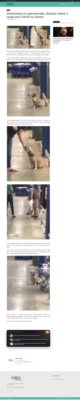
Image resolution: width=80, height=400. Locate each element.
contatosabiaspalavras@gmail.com (17, 387)
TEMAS (68, 4)
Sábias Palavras (11, 19)
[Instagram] (72, 1)
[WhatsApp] (24, 22)
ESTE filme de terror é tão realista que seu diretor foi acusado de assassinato (63, 40)
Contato (62, 4)
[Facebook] (70, 1)
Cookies (67, 398)
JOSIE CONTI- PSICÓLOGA (58, 379)
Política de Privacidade (61, 398)
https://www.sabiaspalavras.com (20, 360)
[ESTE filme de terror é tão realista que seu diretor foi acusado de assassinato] (63, 27)
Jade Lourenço (55, 43)
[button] (71, 4)
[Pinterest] (21, 364)
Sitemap (71, 398)
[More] (27, 22)
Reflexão (8, 10)
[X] (21, 22)
